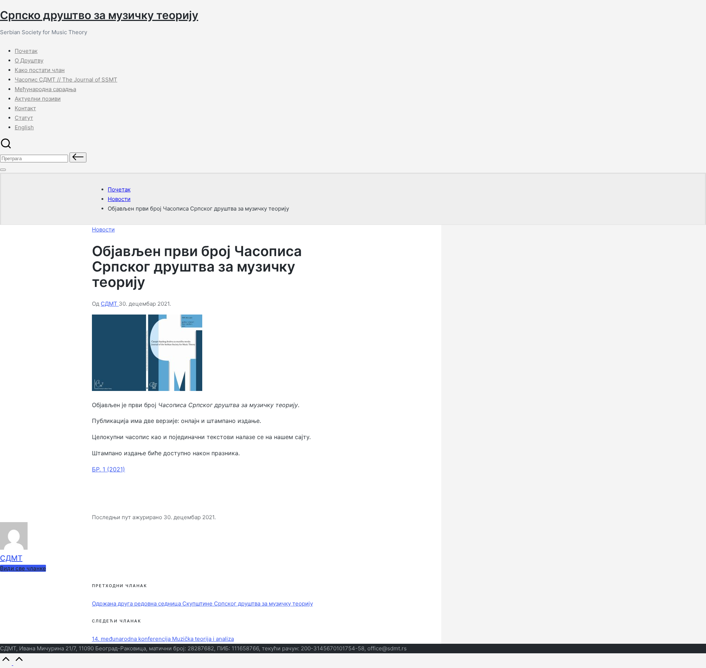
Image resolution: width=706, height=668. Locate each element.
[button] (77, 157)
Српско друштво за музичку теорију (99, 15)
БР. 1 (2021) (108, 469)
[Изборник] (3, 170)
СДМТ (11, 558)
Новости (103, 229)
